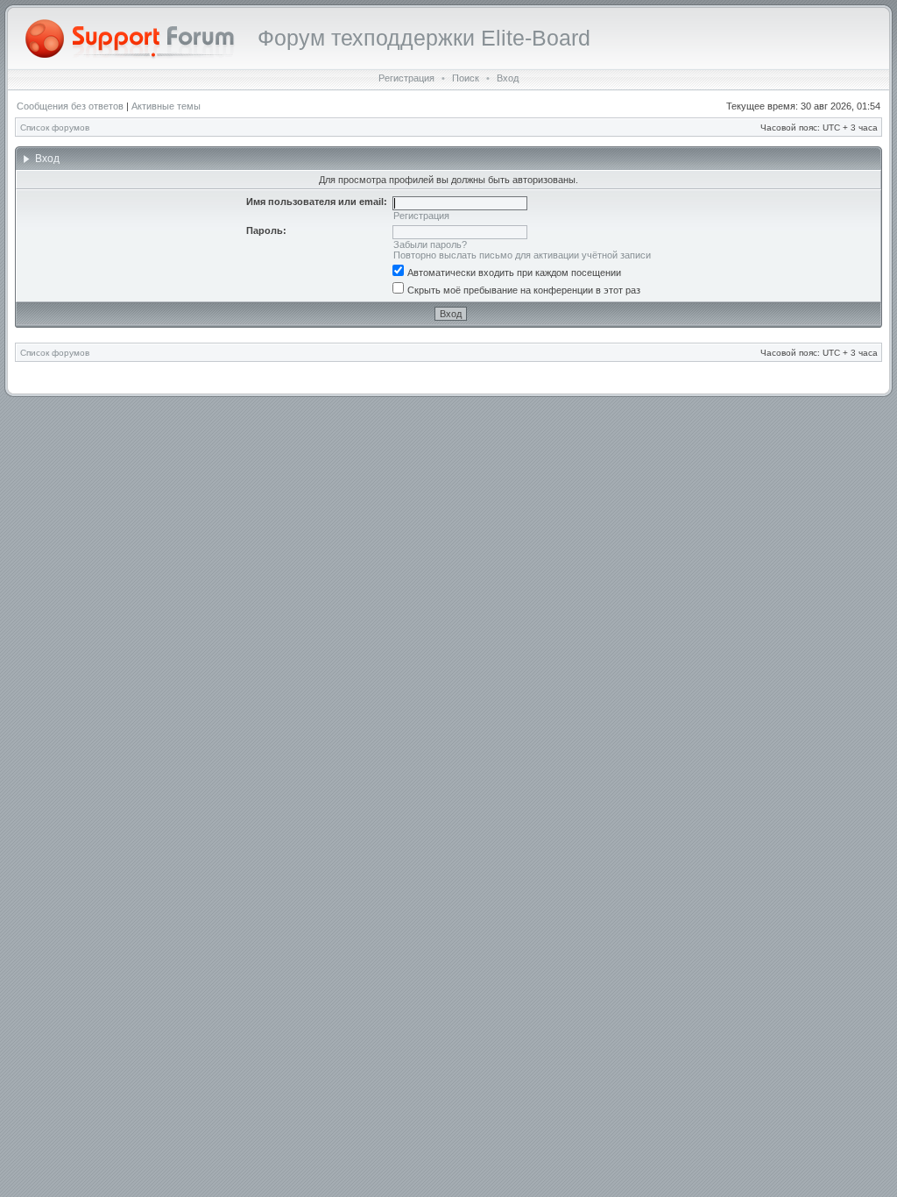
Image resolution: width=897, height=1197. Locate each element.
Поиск (465, 78)
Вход (508, 78)
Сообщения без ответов (70, 106)
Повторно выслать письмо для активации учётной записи (522, 255)
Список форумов (54, 127)
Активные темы (166, 106)
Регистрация (406, 78)
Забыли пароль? (430, 244)
